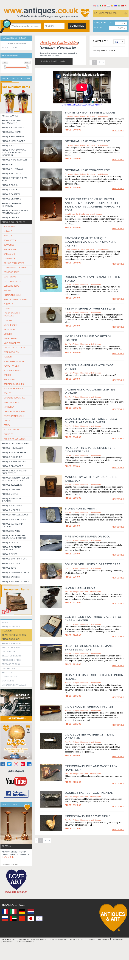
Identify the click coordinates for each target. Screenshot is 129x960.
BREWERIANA (10, 249)
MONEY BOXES (10, 339)
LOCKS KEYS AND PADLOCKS (12, 314)
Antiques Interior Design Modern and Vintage (15, 479)
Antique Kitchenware (13, 141)
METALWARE (9, 329)
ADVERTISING (10, 227)
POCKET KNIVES (11, 366)
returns (91, 939)
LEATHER (8, 309)
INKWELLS (8, 304)
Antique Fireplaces (12, 448)
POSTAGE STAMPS (12, 370)
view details (118, 131)
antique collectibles (59, 42)
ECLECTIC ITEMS (11, 286)
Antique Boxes (9, 190)
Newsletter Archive (25, 942)
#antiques (16, 770)
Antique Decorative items (15, 443)
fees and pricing (11, 664)
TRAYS (7, 421)
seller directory (11, 656)
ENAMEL (7, 290)
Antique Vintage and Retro (16, 572)
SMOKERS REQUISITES (14, 398)
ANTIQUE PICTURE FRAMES (15, 452)
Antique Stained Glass (14, 462)
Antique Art (8, 164)
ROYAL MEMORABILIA (13, 389)
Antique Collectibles (13, 222)
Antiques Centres (11, 660)
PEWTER (8, 357)
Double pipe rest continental (89, 792)
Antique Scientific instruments (11, 548)
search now (77, 26)
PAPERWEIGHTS (11, 352)
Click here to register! (14, 43)
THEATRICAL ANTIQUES (14, 411)
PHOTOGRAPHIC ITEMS (14, 361)
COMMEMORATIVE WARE (15, 268)
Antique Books (9, 185)
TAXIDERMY (9, 407)
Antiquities (8, 146)
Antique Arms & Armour (14, 160)
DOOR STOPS (10, 277)
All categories (10, 116)
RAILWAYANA (10, 380)
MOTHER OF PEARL (13, 343)
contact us (8, 681)
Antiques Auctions (12, 627)
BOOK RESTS (10, 240)
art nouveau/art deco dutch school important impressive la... (16, 854)
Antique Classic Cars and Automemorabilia (15, 211)
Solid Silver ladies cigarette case (92, 564)
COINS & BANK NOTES (14, 263)
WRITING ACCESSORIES (15, 439)
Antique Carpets (11, 194)
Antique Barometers (13, 137)
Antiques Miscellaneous (15, 515)
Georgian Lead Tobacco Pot (87, 141)
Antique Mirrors (11, 510)
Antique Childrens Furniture (12, 204)
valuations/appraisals (14, 685)
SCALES (7, 393)
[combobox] (54, 26)
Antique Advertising (12, 127)
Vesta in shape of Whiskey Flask (90, 308)
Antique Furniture (12, 457)
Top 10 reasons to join (14, 635)
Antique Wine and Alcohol (16, 582)
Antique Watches (11, 577)
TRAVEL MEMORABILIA (14, 416)
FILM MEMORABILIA (12, 295)
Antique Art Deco (11, 173)
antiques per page (104, 23)
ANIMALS (8, 231)
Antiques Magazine (12, 643)
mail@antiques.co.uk (36, 939)
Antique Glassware (12, 466)
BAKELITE (8, 236)
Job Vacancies (9, 677)
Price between (10, 56)
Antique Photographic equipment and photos (14, 536)
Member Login (9, 48)
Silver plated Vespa (80, 508)
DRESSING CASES (12, 281)
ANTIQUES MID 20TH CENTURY (11, 500)
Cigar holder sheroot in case (89, 706)
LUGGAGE (8, 320)
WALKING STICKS (12, 430)
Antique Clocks (10, 217)
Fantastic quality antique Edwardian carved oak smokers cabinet (90, 242)
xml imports (103, 939)
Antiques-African (11, 132)
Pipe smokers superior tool (87, 536)
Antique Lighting (11, 489)
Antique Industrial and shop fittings (14, 472)
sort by (98, 28)
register (7, 631)
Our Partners (9, 668)
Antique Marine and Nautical (12, 525)
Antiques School (11, 639)
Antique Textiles (11, 563)
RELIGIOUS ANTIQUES (14, 384)
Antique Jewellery (12, 485)
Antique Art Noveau (12, 169)
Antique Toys (9, 568)
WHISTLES (8, 434)
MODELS (8, 334)
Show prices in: (101, 41)
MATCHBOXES (10, 325)
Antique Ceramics (11, 199)
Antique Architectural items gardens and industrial (14, 152)
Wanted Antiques (11, 647)
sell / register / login (105, 13)
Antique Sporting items (14, 559)
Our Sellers (8, 652)
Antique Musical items (13, 519)
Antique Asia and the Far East (15, 179)
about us (7, 672)
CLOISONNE (9, 258)
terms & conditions (58, 939)
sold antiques (118, 939)
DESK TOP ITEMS (11, 272)
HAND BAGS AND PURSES (16, 300)
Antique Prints (10, 543)
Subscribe (8, 942)
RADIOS (7, 375)
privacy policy (77, 939)
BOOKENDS (9, 245)
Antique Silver (9, 554)
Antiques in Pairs (11, 531)
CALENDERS (9, 254)
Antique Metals (10, 494)
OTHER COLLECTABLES (14, 348)
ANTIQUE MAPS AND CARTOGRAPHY (11, 121)
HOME (5, 622)
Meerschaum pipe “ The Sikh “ (87, 816)
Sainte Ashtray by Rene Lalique (90, 112)
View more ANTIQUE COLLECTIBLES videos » (82, 105)
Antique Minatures (12, 506)
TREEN (7, 425)
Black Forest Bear (80, 587)
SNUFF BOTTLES (11, 402)
